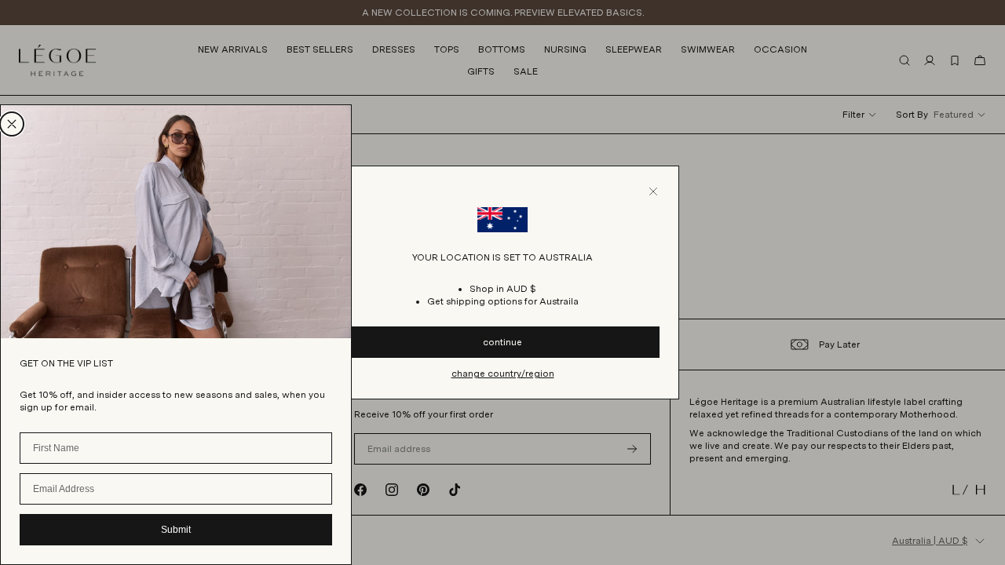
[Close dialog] (12, 124)
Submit (176, 529)
